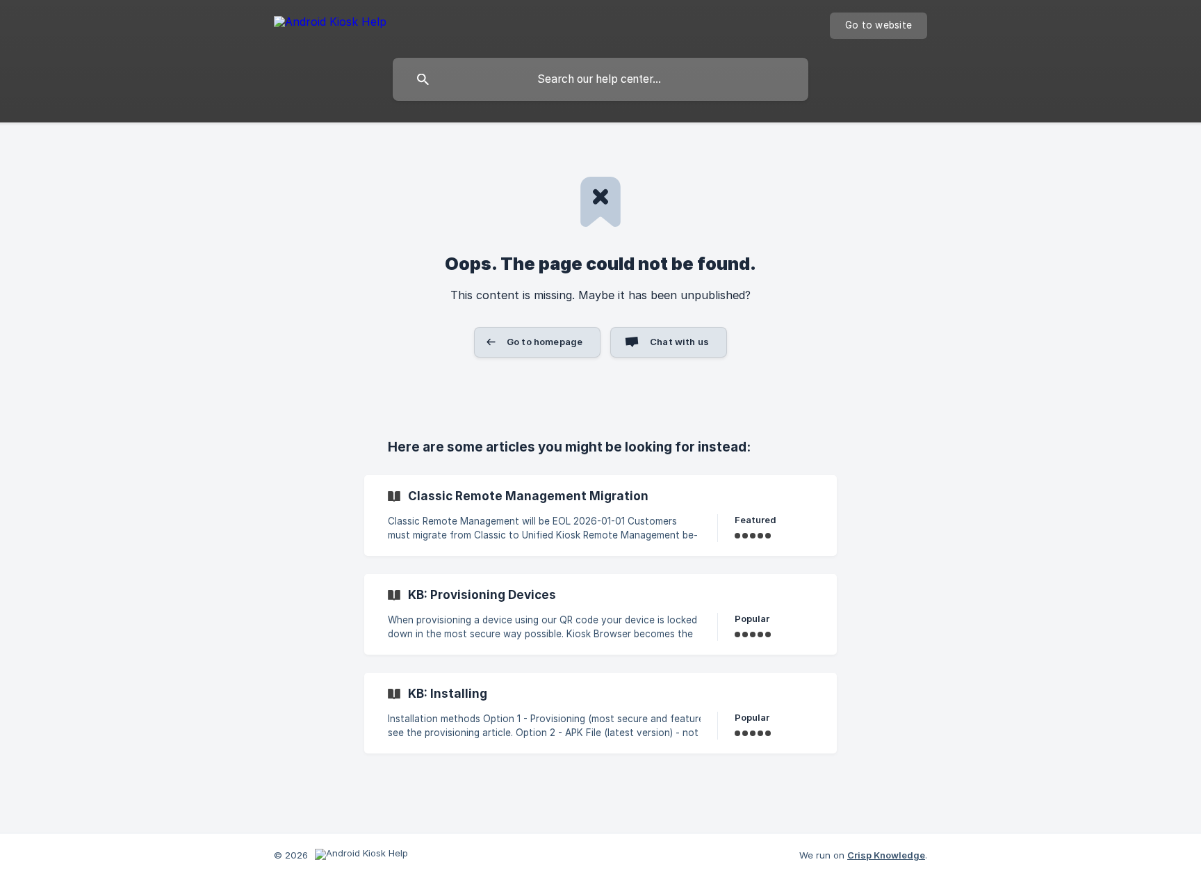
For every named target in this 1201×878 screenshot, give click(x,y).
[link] (600, 515)
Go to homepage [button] (544, 341)
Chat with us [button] (679, 341)
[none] (330, 24)
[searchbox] (600, 79)
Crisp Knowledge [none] (886, 855)
